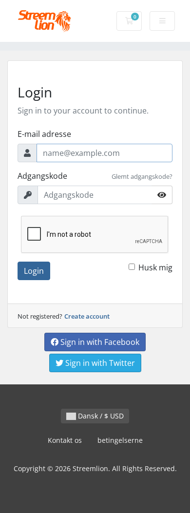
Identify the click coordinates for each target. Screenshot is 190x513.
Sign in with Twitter (99, 363)
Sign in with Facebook (98, 342)
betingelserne (120, 440)
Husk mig (155, 267)
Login (34, 271)
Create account (87, 316)
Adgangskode (42, 176)
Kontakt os (65, 440)
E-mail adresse (44, 134)
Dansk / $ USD (100, 415)
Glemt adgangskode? (142, 176)
